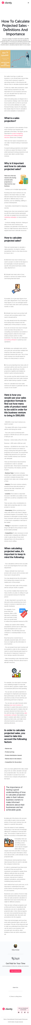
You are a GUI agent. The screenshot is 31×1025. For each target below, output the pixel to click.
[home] (7, 3)
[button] (28, 3)
